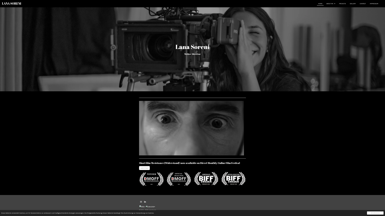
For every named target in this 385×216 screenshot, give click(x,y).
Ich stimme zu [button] (375, 213)
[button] (242, 102)
